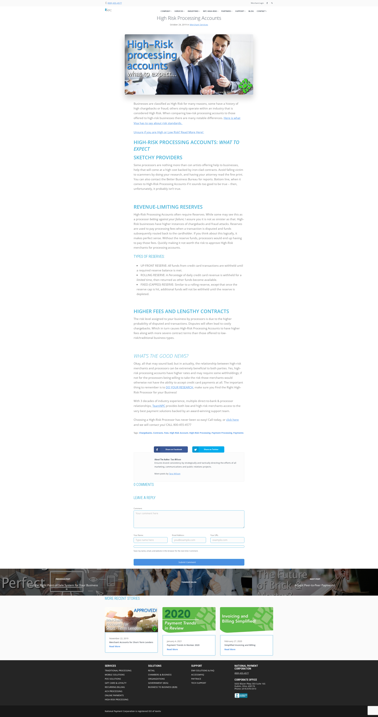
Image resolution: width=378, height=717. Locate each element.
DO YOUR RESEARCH (179, 387)
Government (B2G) (158, 683)
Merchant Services (199, 24)
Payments (238, 432)
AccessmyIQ (197, 674)
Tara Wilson (174, 473)
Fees (166, 432)
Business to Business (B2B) (162, 687)
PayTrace (196, 678)
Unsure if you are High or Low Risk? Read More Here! (169, 132)
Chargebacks (145, 432)
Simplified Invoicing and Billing (239, 645)
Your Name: (138, 535)
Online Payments (114, 695)
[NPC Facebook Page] (267, 3)
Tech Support (198, 683)
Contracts (158, 432)
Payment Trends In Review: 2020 (183, 645)
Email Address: (178, 535)
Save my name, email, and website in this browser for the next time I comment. (166, 551)
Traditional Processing (118, 670)
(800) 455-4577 (114, 3)
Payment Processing (222, 432)
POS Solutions (113, 678)
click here (232, 420)
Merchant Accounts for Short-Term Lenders (131, 642)
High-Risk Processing (200, 432)
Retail (151, 670)
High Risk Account (179, 432)
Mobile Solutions (115, 674)
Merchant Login (257, 3)
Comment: (138, 508)
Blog (251, 11)
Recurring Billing (115, 687)
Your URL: (214, 535)
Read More (114, 646)
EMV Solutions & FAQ (202, 670)
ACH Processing (113, 691)
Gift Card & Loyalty (115, 683)
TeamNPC (158, 406)
